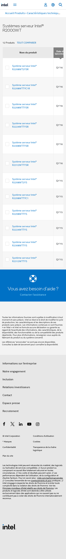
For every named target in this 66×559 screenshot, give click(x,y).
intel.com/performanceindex (50, 478)
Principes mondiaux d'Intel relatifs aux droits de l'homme (28, 488)
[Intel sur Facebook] (4, 425)
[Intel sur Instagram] (37, 425)
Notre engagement (14, 371)
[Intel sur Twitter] (12, 425)
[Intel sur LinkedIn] (21, 425)
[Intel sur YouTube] (29, 425)
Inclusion (8, 379)
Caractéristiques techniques (44, 13)
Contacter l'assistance (33, 294)
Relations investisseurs (16, 387)
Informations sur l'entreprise (20, 363)
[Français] (53, 4)
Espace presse (11, 403)
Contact (7, 395)
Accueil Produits (15, 13)
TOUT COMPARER (26, 42)
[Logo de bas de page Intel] (9, 526)
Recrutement (11, 411)
